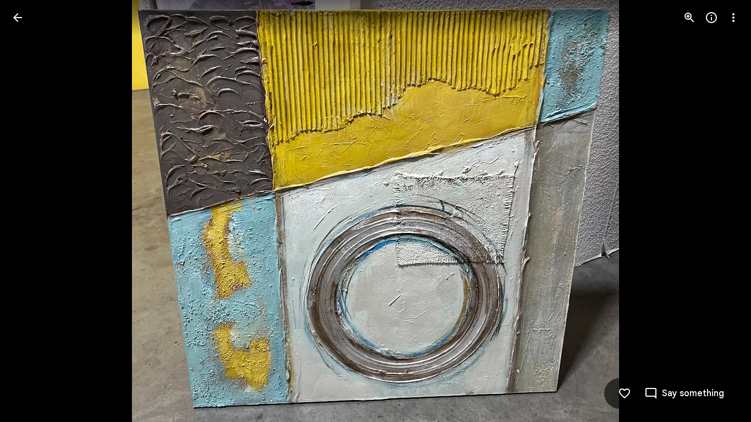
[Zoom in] (689, 18)
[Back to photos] (17, 17)
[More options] (733, 18)
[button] (30, 211)
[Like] (624, 393)
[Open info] (711, 18)
